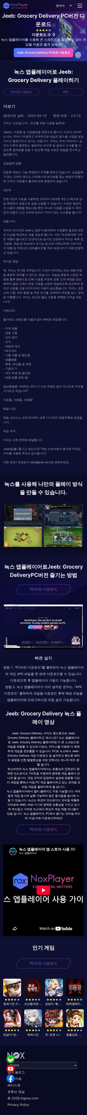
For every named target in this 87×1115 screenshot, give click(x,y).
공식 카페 (14, 1079)
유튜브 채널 (16, 1092)
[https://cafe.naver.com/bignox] (10, 1059)
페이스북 (13, 1085)
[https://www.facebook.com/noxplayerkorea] (10, 1078)
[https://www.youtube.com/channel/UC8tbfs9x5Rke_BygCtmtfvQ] (10, 1069)
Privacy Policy (18, 1105)
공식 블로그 (16, 1072)
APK (65, 92)
